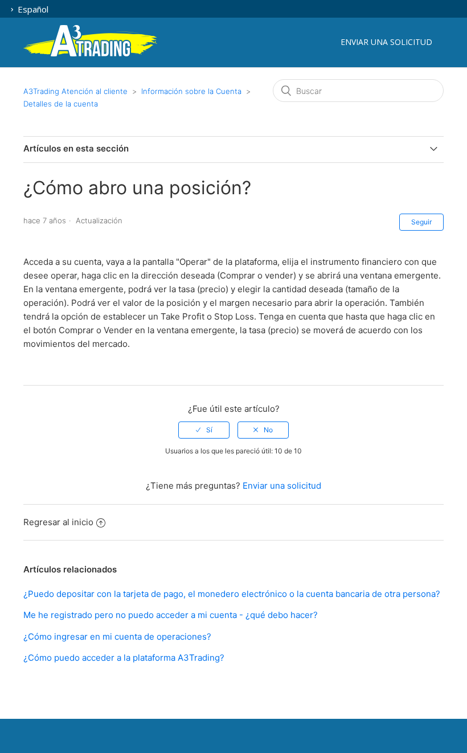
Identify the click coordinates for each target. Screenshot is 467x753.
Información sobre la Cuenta (191, 91)
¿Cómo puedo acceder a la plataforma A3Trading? (123, 657)
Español (31, 9)
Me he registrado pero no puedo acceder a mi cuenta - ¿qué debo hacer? (170, 614)
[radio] (204, 430)
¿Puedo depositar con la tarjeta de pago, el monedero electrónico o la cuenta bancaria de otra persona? (231, 593)
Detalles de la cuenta (60, 103)
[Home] (90, 54)
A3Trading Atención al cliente (75, 91)
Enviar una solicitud (386, 41)
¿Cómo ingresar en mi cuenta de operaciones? (117, 636)
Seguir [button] (421, 222)
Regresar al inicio (58, 522)
